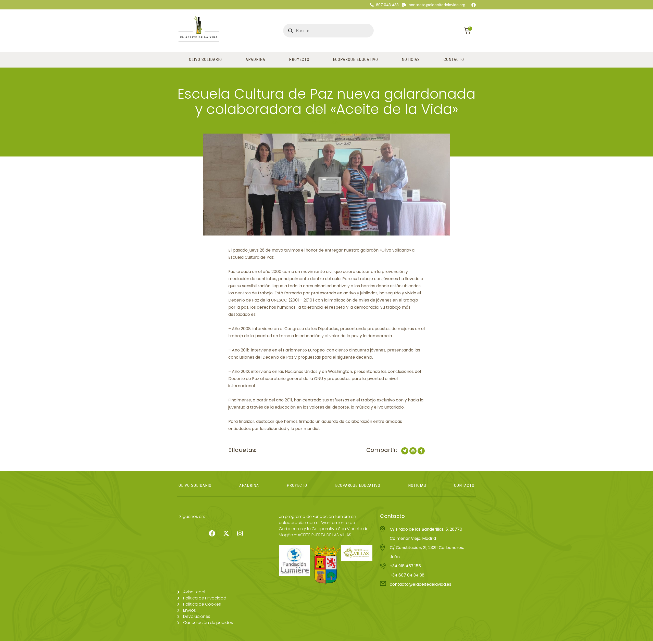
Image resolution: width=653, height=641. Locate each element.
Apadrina (255, 59)
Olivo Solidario (205, 59)
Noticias (411, 59)
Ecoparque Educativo (355, 59)
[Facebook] (473, 5)
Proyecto (299, 59)
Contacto (454, 59)
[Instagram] (240, 533)
